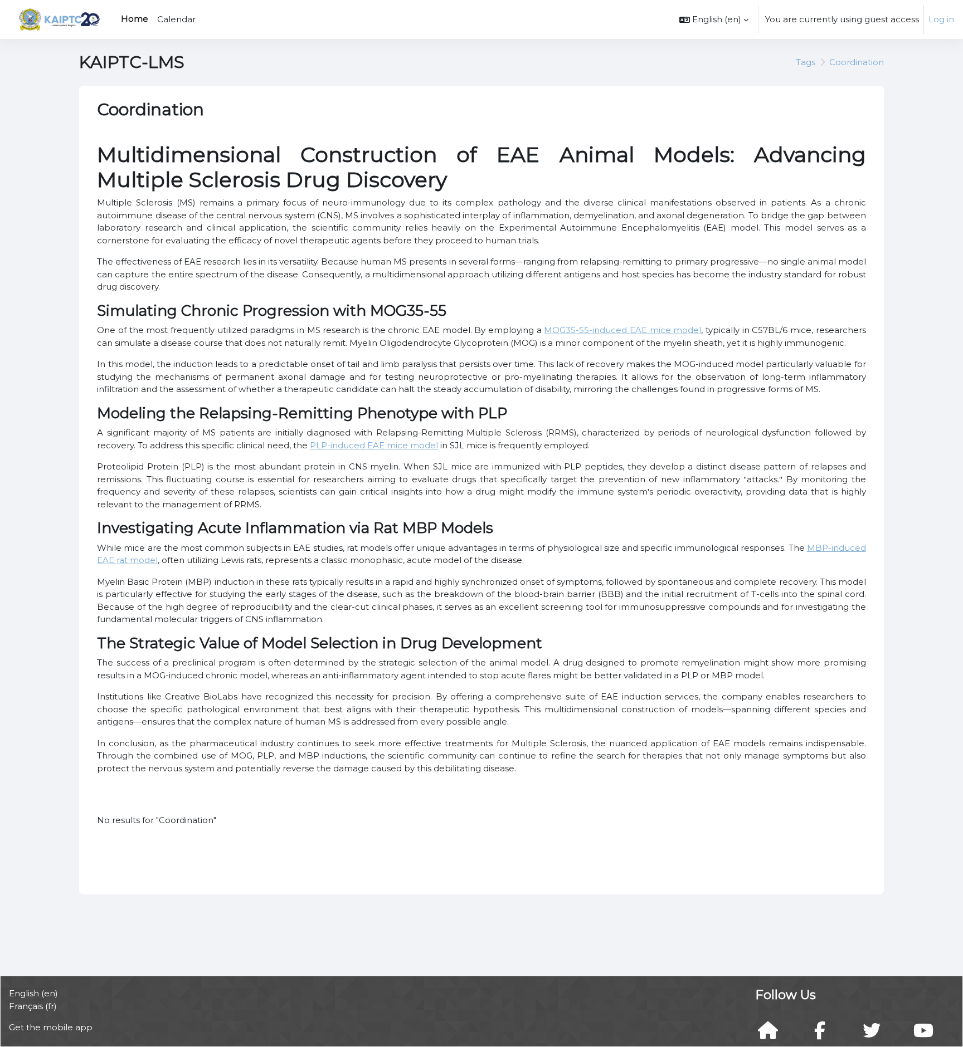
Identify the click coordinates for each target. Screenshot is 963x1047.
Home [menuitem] (134, 18)
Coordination (856, 62)
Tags (805, 62)
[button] (714, 19)
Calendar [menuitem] (176, 19)
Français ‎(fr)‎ (33, 1006)
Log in (941, 19)
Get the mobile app (51, 1027)
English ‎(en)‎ (33, 993)
